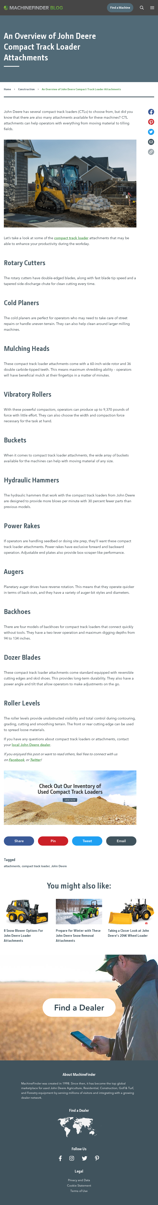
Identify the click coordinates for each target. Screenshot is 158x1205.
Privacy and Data (79, 1180)
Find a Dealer (79, 1008)
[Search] (142, 7)
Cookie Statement (79, 1185)
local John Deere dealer (31, 745)
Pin (53, 841)
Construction (26, 89)
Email (121, 841)
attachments (12, 866)
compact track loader (71, 238)
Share (19, 841)
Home (7, 89)
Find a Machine (120, 7)
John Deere (59, 866)
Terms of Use (79, 1191)
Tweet (87, 841)
